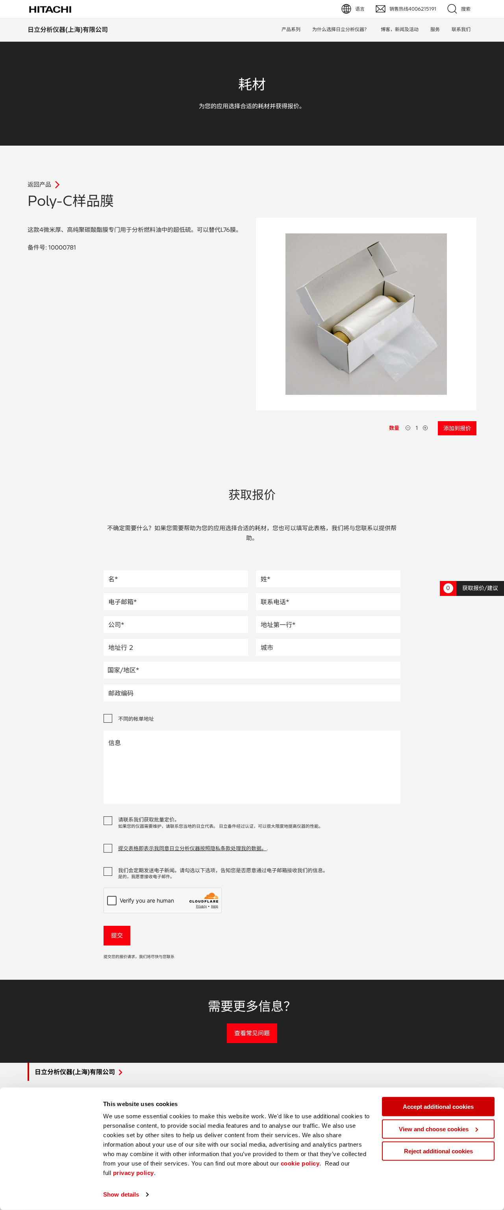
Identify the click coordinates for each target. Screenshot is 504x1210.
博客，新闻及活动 (400, 29)
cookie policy (300, 1163)
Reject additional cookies (438, 1151)
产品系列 (291, 29)
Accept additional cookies (438, 1106)
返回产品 (39, 184)
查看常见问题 (252, 1033)
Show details (121, 1194)
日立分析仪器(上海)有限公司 (68, 29)
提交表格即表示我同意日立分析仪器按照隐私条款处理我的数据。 (192, 848)
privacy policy (133, 1172)
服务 (435, 29)
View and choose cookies (434, 1128)
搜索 (466, 9)
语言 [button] (360, 9)
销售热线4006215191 (412, 9)
